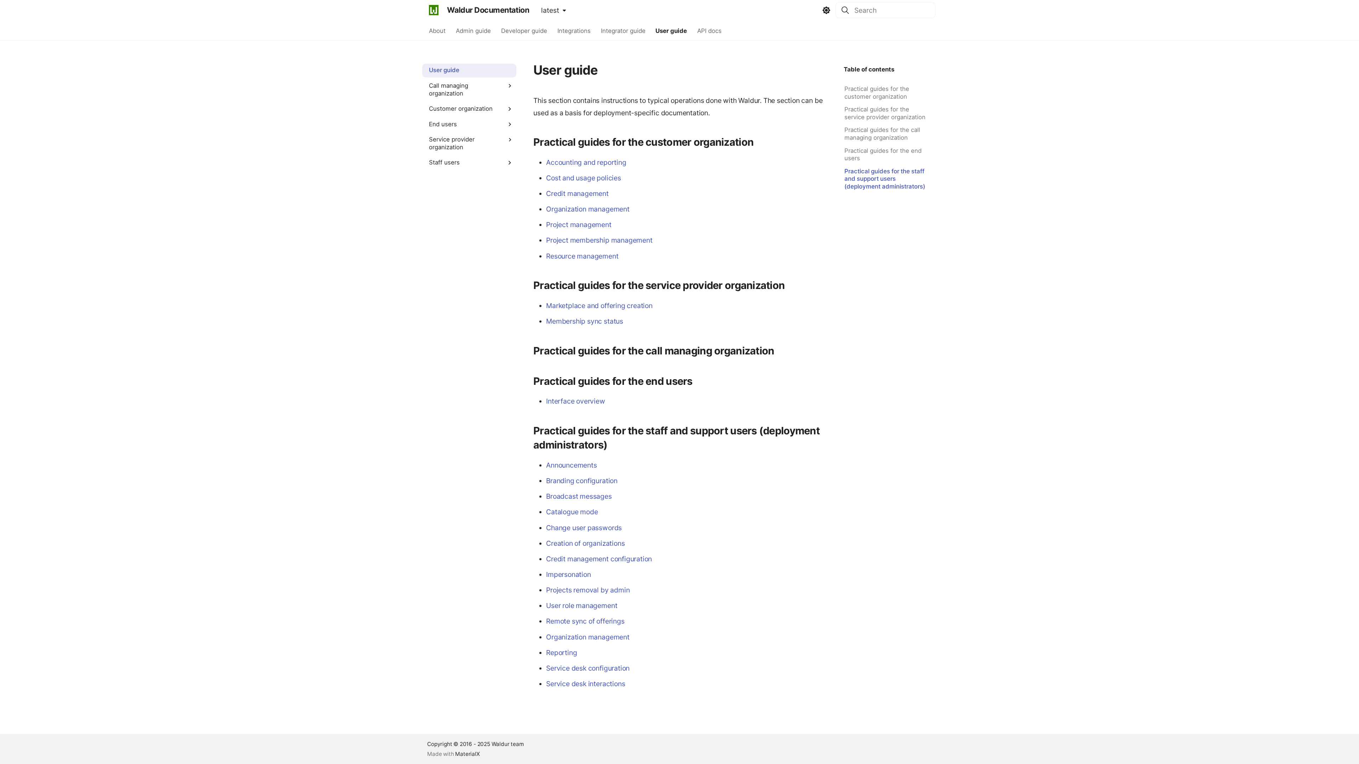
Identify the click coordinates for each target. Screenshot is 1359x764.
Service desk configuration (588, 668)
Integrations (573, 30)
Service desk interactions (585, 683)
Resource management (582, 256)
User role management (581, 605)
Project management (579, 224)
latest (550, 10)
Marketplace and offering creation (599, 305)
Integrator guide (623, 30)
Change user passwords (584, 527)
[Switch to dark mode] (826, 10)
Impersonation (568, 574)
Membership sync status (584, 321)
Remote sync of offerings (585, 621)
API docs (709, 30)
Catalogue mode (572, 512)
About (437, 30)
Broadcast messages (579, 496)
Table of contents (869, 69)
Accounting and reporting (586, 162)
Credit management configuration (599, 559)
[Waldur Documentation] (433, 10)
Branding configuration (582, 480)
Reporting (561, 652)
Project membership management (599, 240)
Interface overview (575, 401)
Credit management (577, 193)
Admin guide (473, 30)
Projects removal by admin (588, 590)
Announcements (571, 465)
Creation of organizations (585, 543)
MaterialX (467, 754)
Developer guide (524, 30)
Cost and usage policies (583, 178)
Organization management (588, 209)
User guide (671, 30)
